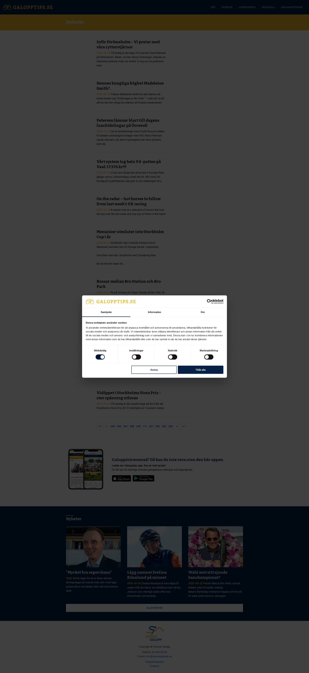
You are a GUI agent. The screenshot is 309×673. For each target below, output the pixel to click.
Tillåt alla (201, 369)
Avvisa (154, 369)
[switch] (136, 356)
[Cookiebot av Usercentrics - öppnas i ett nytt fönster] (209, 301)
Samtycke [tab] (106, 312)
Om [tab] (203, 312)
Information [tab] (154, 312)
